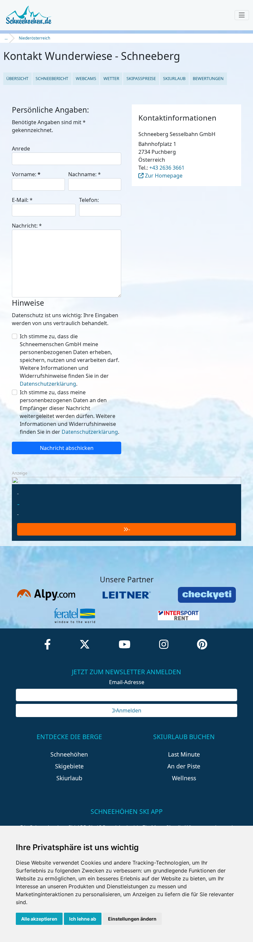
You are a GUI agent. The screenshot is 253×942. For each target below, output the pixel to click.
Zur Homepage (163, 175)
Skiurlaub (174, 78)
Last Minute (184, 754)
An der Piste (183, 766)
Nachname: (84, 174)
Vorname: (26, 174)
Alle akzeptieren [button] (39, 919)
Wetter (111, 78)
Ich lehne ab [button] (82, 919)
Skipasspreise (141, 78)
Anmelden (128, 710)
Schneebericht (52, 78)
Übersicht (17, 78)
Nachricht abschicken (67, 448)
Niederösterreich (34, 38)
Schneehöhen (69, 754)
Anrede (21, 148)
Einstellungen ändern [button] (132, 919)
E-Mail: (22, 200)
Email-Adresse (126, 682)
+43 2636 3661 (166, 167)
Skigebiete (69, 766)
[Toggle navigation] (242, 15)
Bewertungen (208, 78)
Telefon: (89, 200)
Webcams (86, 78)
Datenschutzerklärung (48, 383)
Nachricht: (27, 225)
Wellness (184, 778)
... (6, 38)
